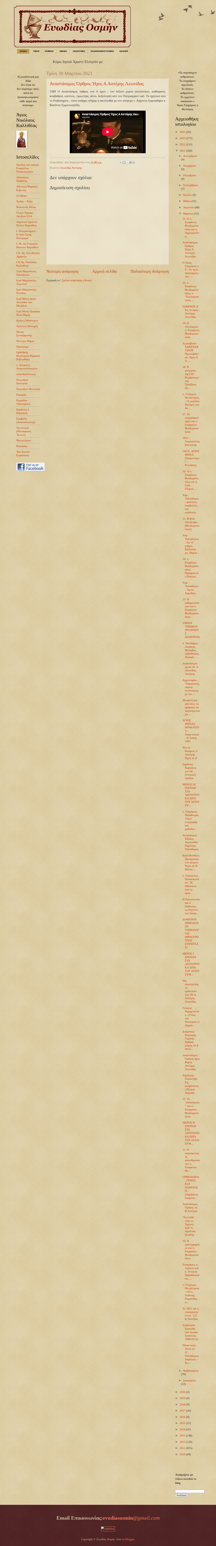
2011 (183, 1448)
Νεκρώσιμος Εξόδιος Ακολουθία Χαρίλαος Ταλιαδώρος (190, 842)
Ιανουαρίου (189, 1380)
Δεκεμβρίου (190, 155)
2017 (183, 1410)
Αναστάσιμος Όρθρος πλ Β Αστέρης (190, 1207)
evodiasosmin (131, 1518)
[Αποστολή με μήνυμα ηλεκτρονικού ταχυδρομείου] (121, 162)
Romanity (22, 446)
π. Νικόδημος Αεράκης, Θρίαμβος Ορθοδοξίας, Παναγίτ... (190, 650)
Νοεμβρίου (189, 165)
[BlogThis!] (124, 162)
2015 (183, 1423)
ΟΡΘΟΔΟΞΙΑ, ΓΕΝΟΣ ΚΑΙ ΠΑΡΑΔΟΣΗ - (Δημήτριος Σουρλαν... (190, 1187)
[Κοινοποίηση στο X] (127, 162)
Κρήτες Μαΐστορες (27, 320)
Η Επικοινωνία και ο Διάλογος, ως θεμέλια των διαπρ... (191, 906)
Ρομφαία (21, 394)
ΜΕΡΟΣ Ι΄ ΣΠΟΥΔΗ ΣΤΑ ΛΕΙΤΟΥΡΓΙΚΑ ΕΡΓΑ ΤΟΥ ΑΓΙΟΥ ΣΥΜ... (190, 964)
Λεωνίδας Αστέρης (71, 167)
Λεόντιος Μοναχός (27, 326)
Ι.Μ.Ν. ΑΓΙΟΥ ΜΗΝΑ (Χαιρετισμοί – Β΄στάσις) (190, 458)
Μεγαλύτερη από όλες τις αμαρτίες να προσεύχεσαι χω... (191, 707)
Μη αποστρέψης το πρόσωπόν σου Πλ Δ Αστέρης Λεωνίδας (190, 991)
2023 (183, 138)
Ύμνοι (36, 51)
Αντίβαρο (21, 195)
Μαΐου (187, 201)
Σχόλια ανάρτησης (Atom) (77, 280)
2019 (183, 1398)
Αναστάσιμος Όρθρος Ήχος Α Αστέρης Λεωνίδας (97, 83)
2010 (183, 1454)
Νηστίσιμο (22, 346)
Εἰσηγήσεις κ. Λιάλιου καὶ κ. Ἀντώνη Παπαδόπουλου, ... (191, 1271)
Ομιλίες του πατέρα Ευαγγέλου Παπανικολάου (27, 168)
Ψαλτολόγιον (23, 440)
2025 (183, 132)
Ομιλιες (63, 51)
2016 (183, 1416)
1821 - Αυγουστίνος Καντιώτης (191, 441)
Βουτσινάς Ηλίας (26, 207)
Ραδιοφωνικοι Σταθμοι (102, 51)
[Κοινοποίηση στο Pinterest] (133, 162)
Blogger (129, 1539)
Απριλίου (189, 207)
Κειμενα (49, 51)
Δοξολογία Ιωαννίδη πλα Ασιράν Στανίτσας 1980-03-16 (190, 1332)
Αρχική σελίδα (104, 271)
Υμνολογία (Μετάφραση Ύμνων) (23, 431)
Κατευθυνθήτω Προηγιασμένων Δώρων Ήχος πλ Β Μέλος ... (191, 862)
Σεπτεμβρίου (190, 185)
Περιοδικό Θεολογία (28, 389)
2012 (183, 1441)
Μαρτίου (188, 213)
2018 (183, 1404)
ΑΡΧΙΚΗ (23, 51)
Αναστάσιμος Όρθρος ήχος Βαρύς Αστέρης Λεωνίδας (191, 1062)
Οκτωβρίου (189, 175)
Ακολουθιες (79, 51)
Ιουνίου (188, 194)
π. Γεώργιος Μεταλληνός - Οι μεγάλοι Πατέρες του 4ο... (190, 400)
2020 (183, 1392)
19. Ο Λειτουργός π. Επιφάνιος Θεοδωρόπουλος (190, 330)
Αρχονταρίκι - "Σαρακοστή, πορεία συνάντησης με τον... (191, 687)
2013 (183, 1435)
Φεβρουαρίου (191, 1370)
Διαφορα (123, 51)
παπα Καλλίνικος (26, 374)
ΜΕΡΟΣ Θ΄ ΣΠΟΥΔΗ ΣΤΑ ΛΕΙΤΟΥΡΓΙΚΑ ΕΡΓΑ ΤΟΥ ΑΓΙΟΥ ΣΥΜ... (190, 1133)
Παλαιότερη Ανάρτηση (150, 271)
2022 (183, 144)
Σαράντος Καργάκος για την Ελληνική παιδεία (189, 771)
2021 (183, 150)
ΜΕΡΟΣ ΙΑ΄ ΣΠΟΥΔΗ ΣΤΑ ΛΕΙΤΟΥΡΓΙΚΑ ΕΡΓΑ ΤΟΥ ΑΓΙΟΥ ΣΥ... (190, 795)
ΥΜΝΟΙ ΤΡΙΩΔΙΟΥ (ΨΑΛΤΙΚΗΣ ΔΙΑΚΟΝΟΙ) (191, 629)
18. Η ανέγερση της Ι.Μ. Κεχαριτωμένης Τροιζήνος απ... (190, 377)
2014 (183, 1429)
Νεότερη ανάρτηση (62, 271)
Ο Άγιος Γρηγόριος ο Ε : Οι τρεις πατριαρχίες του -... (190, 269)
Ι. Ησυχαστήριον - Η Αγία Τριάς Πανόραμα (26, 234)
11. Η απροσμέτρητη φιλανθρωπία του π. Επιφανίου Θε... (191, 1160)
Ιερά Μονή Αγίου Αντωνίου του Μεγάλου (26, 302)
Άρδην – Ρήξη (24, 201)
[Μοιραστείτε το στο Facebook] (130, 162)
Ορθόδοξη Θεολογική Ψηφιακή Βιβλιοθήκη (28, 356)
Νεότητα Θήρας (25, 341)
